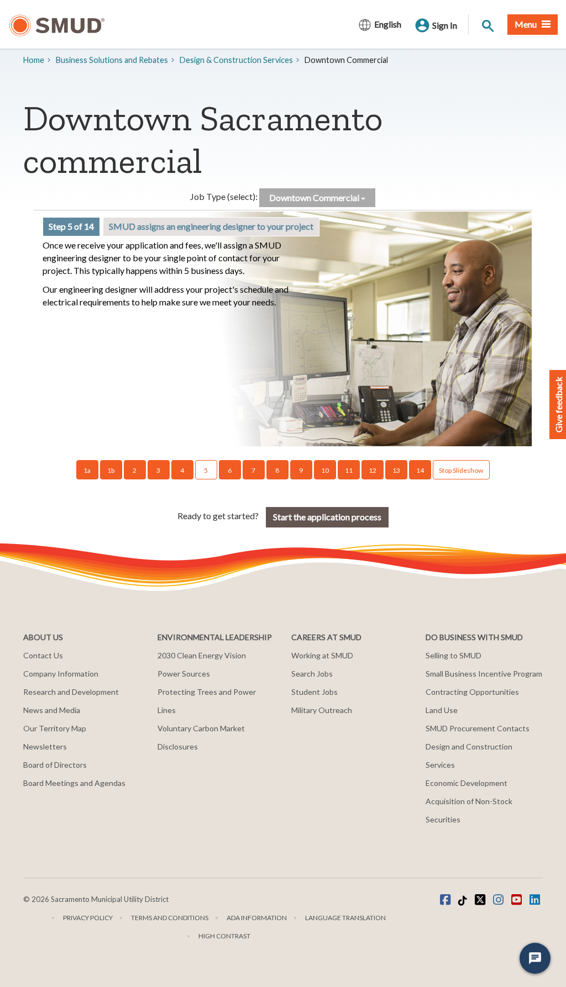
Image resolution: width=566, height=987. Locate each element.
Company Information (60, 673)
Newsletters (45, 746)
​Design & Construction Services (236, 60)
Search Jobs (312, 673)
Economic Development (466, 783)
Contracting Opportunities (472, 691)
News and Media (51, 710)
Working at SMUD (322, 655)
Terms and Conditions (169, 918)
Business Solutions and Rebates (112, 60)
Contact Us (43, 655)
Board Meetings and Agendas (74, 783)
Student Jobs (314, 691)
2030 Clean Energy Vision (202, 655)
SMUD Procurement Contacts (478, 728)
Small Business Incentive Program (484, 673)
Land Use (442, 710)
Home (33, 60)
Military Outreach (321, 710)
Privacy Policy (88, 918)
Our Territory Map (54, 728)
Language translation (345, 918)
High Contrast (224, 936)
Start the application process (327, 516)
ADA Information (257, 918)
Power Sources (184, 673)
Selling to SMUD (453, 655)
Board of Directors (55, 764)
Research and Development (71, 691)
